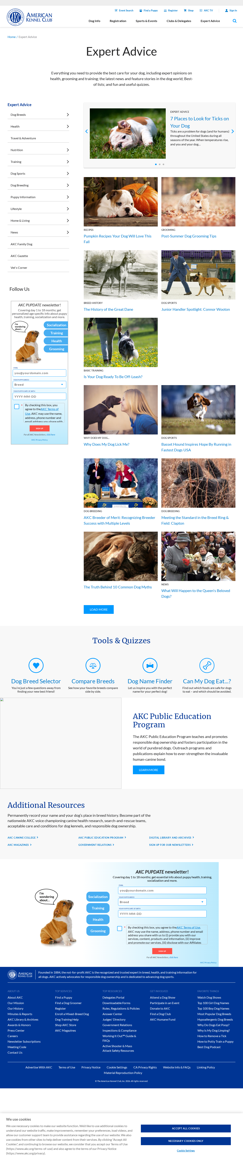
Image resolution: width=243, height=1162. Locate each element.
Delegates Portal (113, 997)
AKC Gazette (19, 256)
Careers (13, 1036)
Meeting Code (17, 1047)
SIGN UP (39, 428)
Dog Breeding (19, 185)
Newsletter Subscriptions (24, 1041)
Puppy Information (23, 197)
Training (16, 161)
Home (12, 37)
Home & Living (20, 220)
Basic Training (93, 370)
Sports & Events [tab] (146, 21)
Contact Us (15, 1052)
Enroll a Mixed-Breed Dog (72, 1014)
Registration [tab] (118, 21)
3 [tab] (163, 164)
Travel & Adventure (23, 138)
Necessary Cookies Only (186, 1140)
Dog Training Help (67, 1019)
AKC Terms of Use (188, 927)
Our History (15, 1008)
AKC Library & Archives (23, 1019)
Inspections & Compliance (119, 1030)
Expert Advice (179, 111)
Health (15, 126)
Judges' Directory (114, 1019)
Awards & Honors (19, 1025)
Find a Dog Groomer (68, 1003)
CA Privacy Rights (145, 1067)
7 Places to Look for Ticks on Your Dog (199, 122)
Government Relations (117, 1025)
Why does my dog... (96, 437)
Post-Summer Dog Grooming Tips (188, 236)
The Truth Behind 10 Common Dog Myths (118, 587)
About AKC (15, 997)
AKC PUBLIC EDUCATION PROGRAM (100, 837)
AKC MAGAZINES (18, 844)
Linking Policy (206, 1067)
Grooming (168, 229)
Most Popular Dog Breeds (214, 1014)
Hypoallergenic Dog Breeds (215, 1019)
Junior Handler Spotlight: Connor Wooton (195, 309)
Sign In (233, 10)
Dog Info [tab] (94, 21)
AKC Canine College (22, 837)
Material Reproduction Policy (123, 1072)
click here (51, 434)
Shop (190, 10)
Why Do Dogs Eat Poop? (213, 1025)
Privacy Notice (90, 1067)
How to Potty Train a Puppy (215, 1041)
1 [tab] (156, 164)
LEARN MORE (148, 770)
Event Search (126, 10)
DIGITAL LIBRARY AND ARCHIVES (170, 837)
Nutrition (17, 150)
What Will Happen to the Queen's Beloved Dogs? (195, 593)
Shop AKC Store (65, 1025)
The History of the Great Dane (108, 309)
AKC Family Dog (21, 244)
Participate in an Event (164, 1003)
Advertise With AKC (38, 1067)
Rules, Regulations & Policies (121, 1008)
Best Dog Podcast (209, 1047)
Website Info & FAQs (177, 1067)
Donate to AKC (160, 1008)
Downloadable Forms (116, 1003)
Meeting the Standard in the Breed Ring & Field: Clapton (195, 520)
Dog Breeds (18, 114)
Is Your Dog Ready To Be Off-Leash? (113, 376)
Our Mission (16, 1003)
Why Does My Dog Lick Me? (106, 444)
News (14, 232)
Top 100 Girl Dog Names (213, 1003)
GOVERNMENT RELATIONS (94, 844)
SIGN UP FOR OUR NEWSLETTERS (170, 844)
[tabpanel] (159, 133)
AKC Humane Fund (162, 1019)
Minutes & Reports (20, 1014)
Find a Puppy (151, 10)
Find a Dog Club (160, 1014)
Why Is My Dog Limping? (213, 1030)
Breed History (93, 302)
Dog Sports (18, 173)
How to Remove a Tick (211, 1036)
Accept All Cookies (186, 1128)
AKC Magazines (65, 1030)
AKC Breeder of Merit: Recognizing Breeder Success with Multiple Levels (119, 520)
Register (173, 10)
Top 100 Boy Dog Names (213, 1008)
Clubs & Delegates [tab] (179, 21)
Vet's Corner (19, 267)
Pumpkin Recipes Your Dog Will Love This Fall (117, 239)
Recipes (88, 229)
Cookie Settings (186, 1150)
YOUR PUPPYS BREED (21, 380)
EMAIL (15, 368)
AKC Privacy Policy (39, 440)
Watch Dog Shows (209, 997)
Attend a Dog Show (162, 997)
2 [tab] (160, 164)
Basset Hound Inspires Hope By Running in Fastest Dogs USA (196, 447)
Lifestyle (16, 208)
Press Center (16, 1030)
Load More (99, 609)
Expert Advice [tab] (210, 21)
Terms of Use (66, 1067)
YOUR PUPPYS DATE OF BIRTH (24, 391)
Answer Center (112, 1014)
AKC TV (208, 10)
